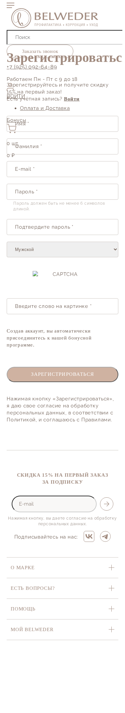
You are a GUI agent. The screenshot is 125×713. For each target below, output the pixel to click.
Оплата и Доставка (45, 108)
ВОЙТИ (16, 96)
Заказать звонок (40, 51)
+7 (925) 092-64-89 (32, 67)
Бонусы (16, 120)
